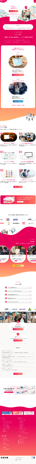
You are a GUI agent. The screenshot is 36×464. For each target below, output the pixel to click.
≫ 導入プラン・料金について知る (18, 105)
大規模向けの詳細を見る (18, 101)
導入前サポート (22, 422)
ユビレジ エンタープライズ (7, 421)
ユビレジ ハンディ (6, 424)
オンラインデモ (22, 431)
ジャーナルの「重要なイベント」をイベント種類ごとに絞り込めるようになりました (14, 361)
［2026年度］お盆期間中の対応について (8, 365)
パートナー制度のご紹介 (23, 437)
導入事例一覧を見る (18, 265)
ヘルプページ (21, 442)
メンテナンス (5, 446)
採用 (19, 459)
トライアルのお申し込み (23, 432)
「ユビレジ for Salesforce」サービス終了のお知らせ (10, 369)
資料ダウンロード (17, 340)
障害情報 (4, 447)
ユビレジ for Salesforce (6, 427)
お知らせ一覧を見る (18, 373)
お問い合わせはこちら (13, 13)
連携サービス (5, 431)
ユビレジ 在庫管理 (6, 425)
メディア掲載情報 (6, 449)
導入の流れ (21, 421)
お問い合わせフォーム (17, 329)
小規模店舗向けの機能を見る (18, 74)
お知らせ (9, 364)
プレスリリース (8, 350)
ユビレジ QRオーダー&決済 (7, 422)
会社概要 (16, 459)
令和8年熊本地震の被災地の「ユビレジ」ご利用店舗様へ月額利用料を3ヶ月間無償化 (17, 28)
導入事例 (21, 427)
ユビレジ (4, 419)
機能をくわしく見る (18, 186)
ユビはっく (5, 437)
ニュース (4, 441)
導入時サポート (22, 424)
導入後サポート (22, 425)
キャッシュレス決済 (6, 428)
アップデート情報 (9, 360)
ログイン (21, 441)
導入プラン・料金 (22, 419)
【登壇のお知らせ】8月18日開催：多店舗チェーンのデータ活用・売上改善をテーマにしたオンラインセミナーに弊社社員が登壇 (18, 357)
